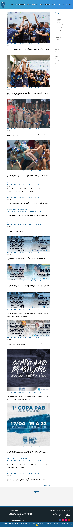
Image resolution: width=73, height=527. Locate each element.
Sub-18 (58, 32)
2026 (56, 49)
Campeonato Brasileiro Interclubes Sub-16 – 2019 (24, 211)
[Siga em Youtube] (69, 520)
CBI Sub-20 (59, 25)
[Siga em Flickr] (66, 520)
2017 (56, 63)
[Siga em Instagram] (63, 520)
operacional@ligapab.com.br (21, 518)
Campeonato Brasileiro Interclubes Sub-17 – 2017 (24, 447)
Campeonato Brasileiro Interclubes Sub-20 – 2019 (24, 184)
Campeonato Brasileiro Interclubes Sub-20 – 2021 (24, 44)
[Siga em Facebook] (60, 520)
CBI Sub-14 (59, 20)
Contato (68, 4)
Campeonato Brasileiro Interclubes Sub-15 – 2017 (24, 460)
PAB (15, 4)
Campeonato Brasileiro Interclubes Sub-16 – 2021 (24, 128)
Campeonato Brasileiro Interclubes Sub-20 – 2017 (24, 392)
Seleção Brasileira (58, 41)
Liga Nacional (58, 35)
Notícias (54, 4)
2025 (56, 51)
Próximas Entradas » (46, 485)
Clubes (28, 4)
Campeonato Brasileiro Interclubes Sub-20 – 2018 (24, 253)
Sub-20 (58, 34)
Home (11, 4)
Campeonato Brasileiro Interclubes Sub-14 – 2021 (24, 171)
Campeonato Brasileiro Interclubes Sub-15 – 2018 (24, 309)
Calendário (47, 4)
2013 (56, 65)
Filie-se (63, 4)
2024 (56, 53)
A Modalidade (21, 4)
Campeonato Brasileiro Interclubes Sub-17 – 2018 (24, 281)
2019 (56, 60)
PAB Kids (57, 37)
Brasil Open (58, 16)
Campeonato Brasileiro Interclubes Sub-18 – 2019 (24, 198)
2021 (56, 56)
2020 (56, 58)
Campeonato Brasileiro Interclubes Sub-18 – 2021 (24, 87)
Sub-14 (58, 28)
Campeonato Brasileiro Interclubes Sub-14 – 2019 (24, 224)
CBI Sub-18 (59, 24)
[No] (71, 524)
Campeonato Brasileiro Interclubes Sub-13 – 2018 (24, 337)
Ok (36, 525)
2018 (56, 61)
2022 (56, 54)
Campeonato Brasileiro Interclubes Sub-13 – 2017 (24, 474)
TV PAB (58, 4)
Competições (35, 4)
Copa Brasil (58, 27)
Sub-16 (58, 30)
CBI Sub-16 (59, 22)
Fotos (41, 4)
